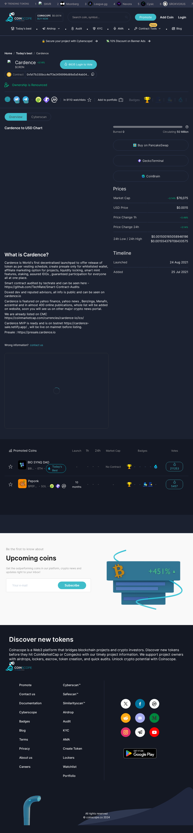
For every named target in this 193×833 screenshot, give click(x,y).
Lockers (68, 757)
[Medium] (154, 718)
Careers (25, 767)
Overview (15, 117)
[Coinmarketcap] (154, 704)
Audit (67, 721)
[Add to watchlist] (10, 466)
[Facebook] (140, 704)
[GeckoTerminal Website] (46, 100)
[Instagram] (125, 732)
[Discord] (140, 718)
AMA (66, 739)
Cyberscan (39, 117)
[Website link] (8, 99)
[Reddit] (125, 718)
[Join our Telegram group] (140, 732)
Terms (23, 739)
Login (182, 17)
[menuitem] (21, 29)
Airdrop (68, 712)
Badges (134, 100)
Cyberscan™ (71, 685)
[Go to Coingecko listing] (38, 100)
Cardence (42, 53)
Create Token (72, 748)
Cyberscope (28, 712)
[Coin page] (43, 466)
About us (25, 757)
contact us (36, 345)
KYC (66, 730)
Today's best (24, 53)
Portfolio (69, 776)
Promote (145, 17)
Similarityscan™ (74, 703)
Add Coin (167, 17)
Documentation (30, 703)
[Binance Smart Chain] (9, 74)
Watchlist (70, 767)
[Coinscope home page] (19, 17)
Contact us (27, 694)
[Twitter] (125, 704)
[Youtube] (154, 732)
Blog (22, 730)
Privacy (24, 748)
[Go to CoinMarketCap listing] (54, 100)
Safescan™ (70, 694)
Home (8, 53)
